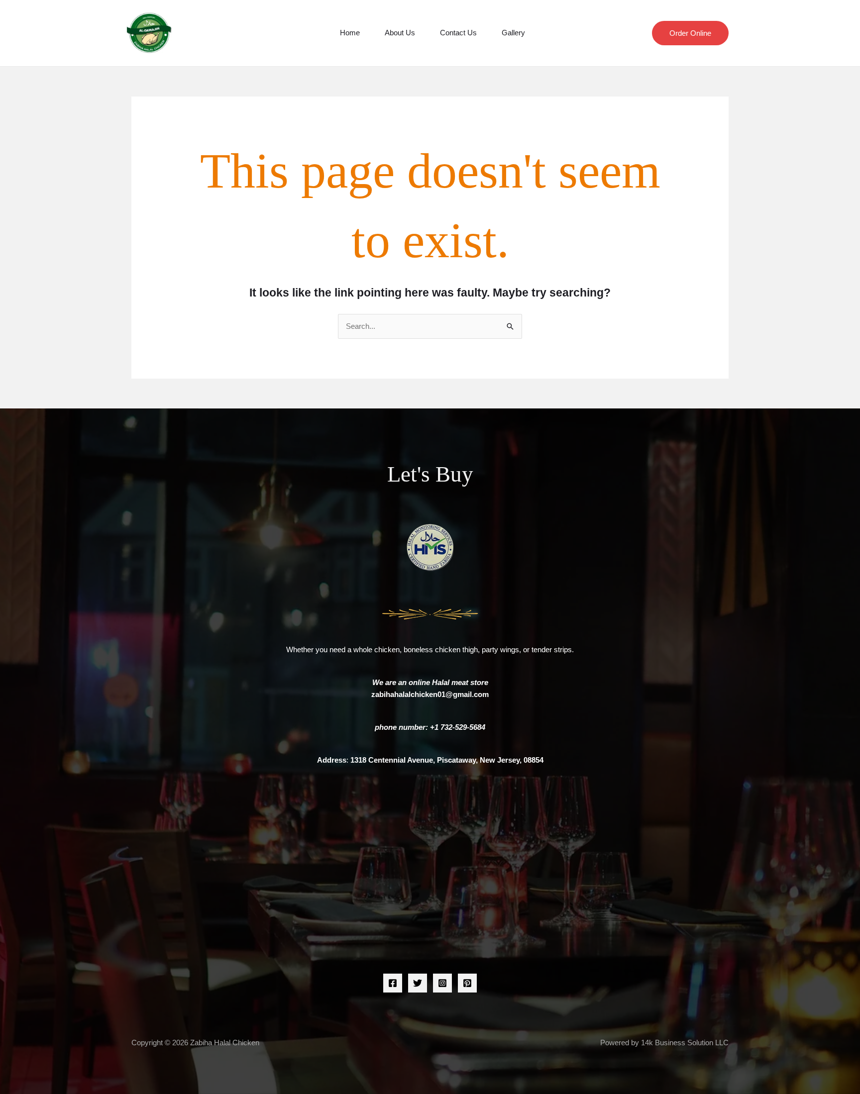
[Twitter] (417, 983)
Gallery (513, 32)
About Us (400, 32)
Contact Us (458, 32)
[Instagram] (442, 983)
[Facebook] (392, 983)
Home (350, 32)
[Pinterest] (467, 983)
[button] (690, 33)
